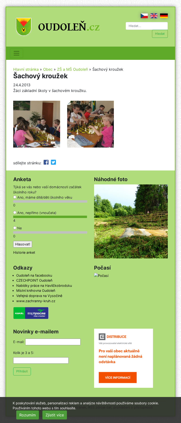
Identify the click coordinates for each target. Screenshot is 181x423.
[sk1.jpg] (36, 123)
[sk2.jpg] (90, 123)
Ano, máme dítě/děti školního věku (44, 197)
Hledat (160, 33)
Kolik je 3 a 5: (23, 353)
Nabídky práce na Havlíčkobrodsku (44, 285)
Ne (19, 228)
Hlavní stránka (26, 69)
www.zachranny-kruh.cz (35, 301)
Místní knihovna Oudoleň (35, 290)
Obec (48, 69)
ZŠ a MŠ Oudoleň (72, 69)
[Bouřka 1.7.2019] (131, 221)
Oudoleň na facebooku (34, 275)
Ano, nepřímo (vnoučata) (36, 213)
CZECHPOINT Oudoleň (34, 280)
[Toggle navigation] (16, 53)
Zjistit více (54, 415)
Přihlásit (22, 371)
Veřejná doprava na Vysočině (39, 296)
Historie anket (24, 252)
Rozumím (27, 415)
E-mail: (18, 342)
